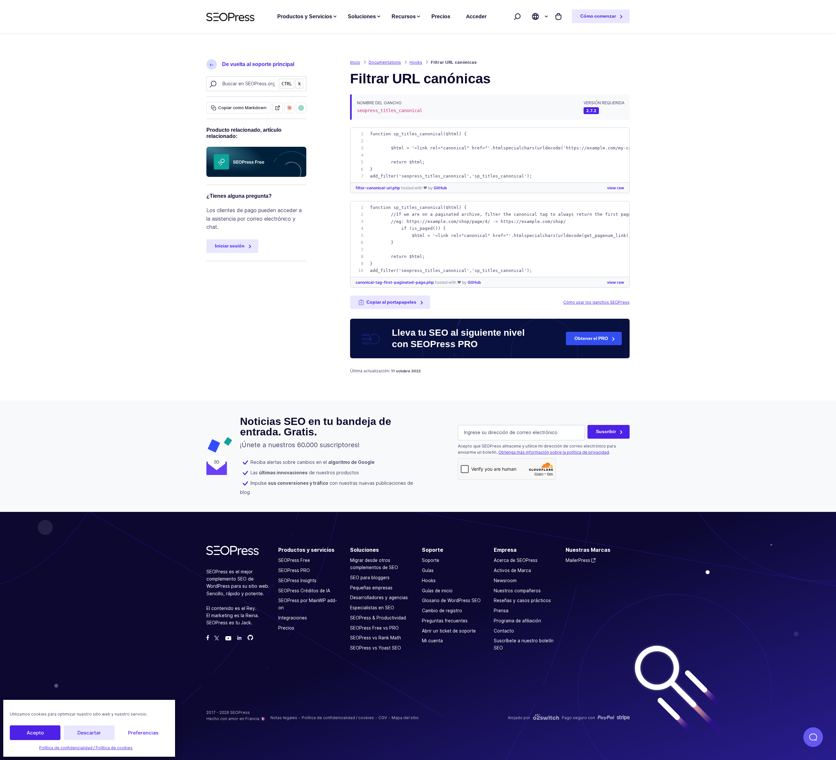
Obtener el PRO (591, 338)
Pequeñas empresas (371, 587)
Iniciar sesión (230, 245)
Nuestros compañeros (517, 590)
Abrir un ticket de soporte (449, 630)
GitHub (440, 187)
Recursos (404, 16)
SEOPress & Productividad (378, 617)
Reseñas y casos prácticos (522, 600)
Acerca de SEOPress (516, 560)
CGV (382, 717)
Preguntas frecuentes (445, 620)
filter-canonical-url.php (378, 187)
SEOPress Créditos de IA (304, 590)
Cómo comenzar (598, 16)
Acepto (35, 733)
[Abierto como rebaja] (277, 108)
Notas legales (283, 717)
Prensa (501, 610)
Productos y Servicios (304, 16)
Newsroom (505, 580)
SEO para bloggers (370, 577)
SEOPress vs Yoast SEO (375, 647)
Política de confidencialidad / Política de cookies (86, 747)
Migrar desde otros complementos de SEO (374, 564)
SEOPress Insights (297, 580)
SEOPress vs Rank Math (375, 638)
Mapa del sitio (405, 717)
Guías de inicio (437, 590)
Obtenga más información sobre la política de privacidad (553, 452)
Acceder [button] (476, 16)
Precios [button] (440, 16)
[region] (489, 155)
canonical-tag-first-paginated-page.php (395, 282)
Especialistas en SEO (372, 607)
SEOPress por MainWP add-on (307, 604)
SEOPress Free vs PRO (374, 628)
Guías (428, 570)
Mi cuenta (432, 641)
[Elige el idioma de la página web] (535, 16)
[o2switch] (546, 718)
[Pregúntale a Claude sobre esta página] (289, 108)
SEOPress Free (294, 560)
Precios (286, 628)
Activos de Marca (512, 570)
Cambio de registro (442, 610)
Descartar (89, 733)
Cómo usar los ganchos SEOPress (596, 302)
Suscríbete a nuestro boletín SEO (524, 644)
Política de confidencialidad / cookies (338, 717)
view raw (615, 187)
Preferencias (143, 733)
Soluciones (362, 16)
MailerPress (578, 560)
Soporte (430, 560)
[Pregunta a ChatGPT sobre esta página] (301, 108)
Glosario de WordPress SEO (451, 600)
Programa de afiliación (517, 620)
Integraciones (292, 617)
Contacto (504, 630)
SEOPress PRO (294, 570)
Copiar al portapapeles (391, 302)
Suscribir (606, 431)
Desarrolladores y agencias (379, 597)
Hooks (429, 580)
